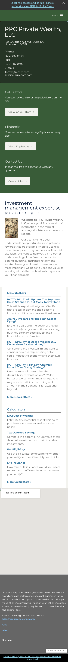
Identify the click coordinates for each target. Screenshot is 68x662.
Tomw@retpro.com (17, 72)
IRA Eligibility (16, 449)
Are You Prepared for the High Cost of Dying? (31, 320)
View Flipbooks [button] (19, 146)
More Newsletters (19, 396)
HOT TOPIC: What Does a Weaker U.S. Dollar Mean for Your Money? (31, 343)
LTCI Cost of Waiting (20, 415)
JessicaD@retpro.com (18, 75)
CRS (4, 624)
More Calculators (19, 481)
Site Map (7, 640)
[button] (57, 15)
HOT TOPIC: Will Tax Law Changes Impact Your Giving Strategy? (29, 366)
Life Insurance (16, 462)
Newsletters (16, 293)
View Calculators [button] (19, 111)
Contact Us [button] (16, 181)
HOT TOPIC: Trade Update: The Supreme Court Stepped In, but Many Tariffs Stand (33, 301)
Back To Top (55, 650)
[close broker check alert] (63, 3)
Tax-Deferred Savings (21, 432)
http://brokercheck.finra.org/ (18, 619)
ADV (4, 630)
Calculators (16, 409)
